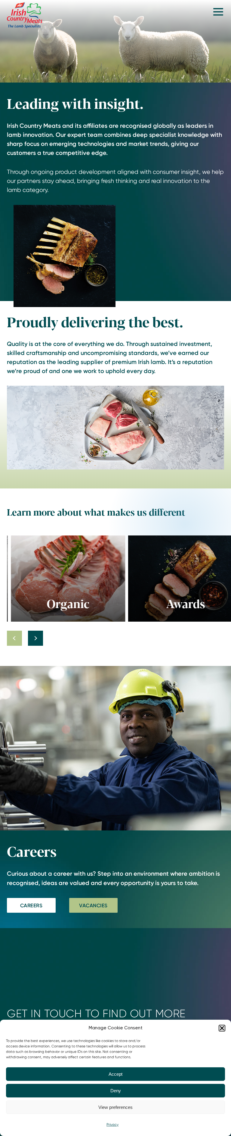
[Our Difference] (24, 15)
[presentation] (14, 638)
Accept (115, 1074)
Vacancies (93, 905)
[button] (222, 1028)
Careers (31, 905)
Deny (115, 1090)
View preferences (115, 1107)
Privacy (112, 1124)
